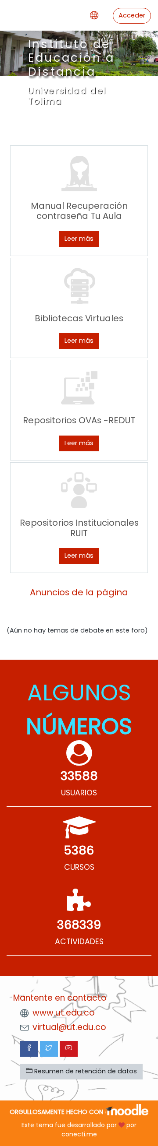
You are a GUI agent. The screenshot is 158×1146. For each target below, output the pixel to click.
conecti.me (79, 1134)
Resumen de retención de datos (84, 1071)
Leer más (79, 238)
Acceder (131, 15)
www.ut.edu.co (63, 1013)
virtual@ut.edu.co (69, 1027)
